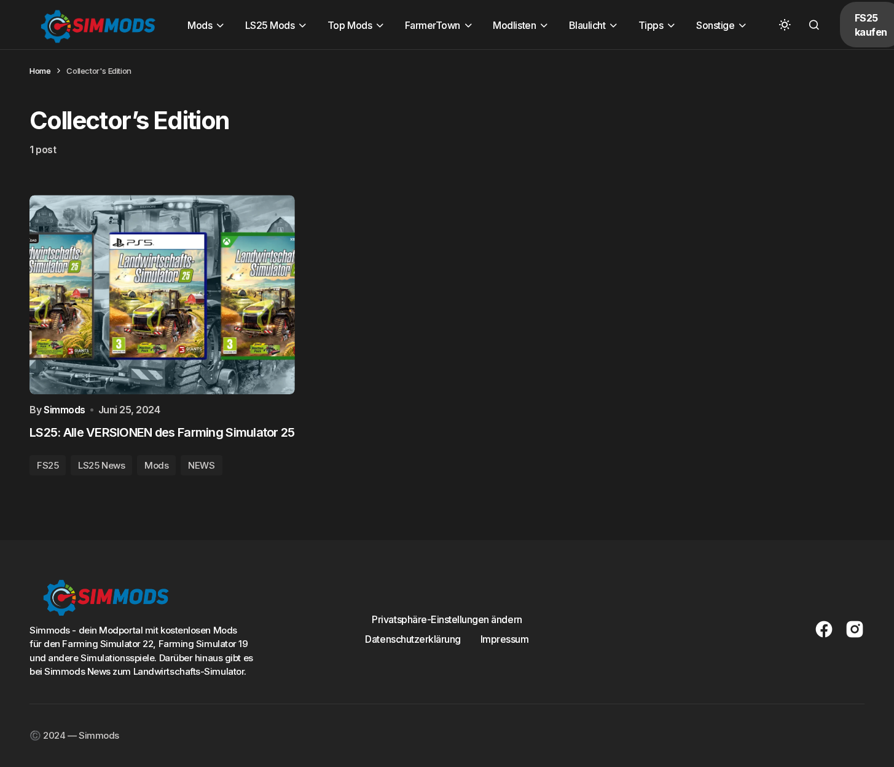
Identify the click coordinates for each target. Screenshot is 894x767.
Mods (156, 465)
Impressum (504, 639)
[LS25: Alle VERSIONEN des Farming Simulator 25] (162, 294)
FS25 (47, 465)
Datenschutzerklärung (412, 639)
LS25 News (101, 465)
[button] (784, 24)
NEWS (201, 465)
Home (39, 71)
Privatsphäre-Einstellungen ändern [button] (447, 619)
